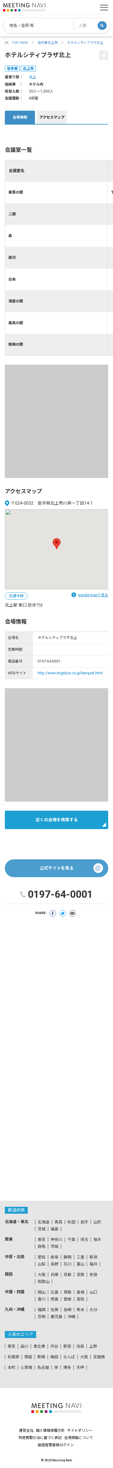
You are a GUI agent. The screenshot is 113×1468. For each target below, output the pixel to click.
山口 (93, 1292)
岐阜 (54, 1257)
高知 (80, 1299)
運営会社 (26, 1430)
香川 (42, 1299)
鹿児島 (56, 1316)
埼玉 (84, 1239)
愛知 (42, 1257)
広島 (54, 1292)
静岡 (67, 1257)
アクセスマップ (51, 117)
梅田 (54, 1357)
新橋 (41, 1357)
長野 (54, 1264)
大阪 (42, 1274)
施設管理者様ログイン (56, 1445)
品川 (24, 1346)
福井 (93, 1264)
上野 (93, 1346)
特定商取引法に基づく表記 (40, 1438)
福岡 (42, 1309)
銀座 (28, 1357)
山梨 (42, 1264)
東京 (42, 1239)
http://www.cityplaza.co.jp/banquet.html (70, 673)
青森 (58, 1222)
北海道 (43, 1222)
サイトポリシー (80, 1430)
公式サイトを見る (57, 868)
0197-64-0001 (60, 894)
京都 (67, 1274)
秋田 (71, 1222)
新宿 (67, 1346)
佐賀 (54, 1309)
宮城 (42, 1229)
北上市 (28, 69)
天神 (80, 1367)
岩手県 (12, 69)
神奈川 (56, 1239)
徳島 (54, 1299)
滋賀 (80, 1274)
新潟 (93, 1257)
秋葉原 (13, 1357)
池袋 (80, 1346)
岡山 (42, 1292)
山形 (97, 1222)
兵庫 (54, 1274)
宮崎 (42, 1316)
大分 (93, 1309)
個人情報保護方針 (50, 1430)
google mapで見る (93, 595)
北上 (32, 77)
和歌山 (43, 1281)
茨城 (54, 1246)
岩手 (84, 1222)
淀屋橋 (99, 1357)
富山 (80, 1264)
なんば (69, 1357)
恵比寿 (39, 1346)
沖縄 (71, 1316)
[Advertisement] (56, 421)
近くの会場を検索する (57, 819)
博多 (67, 1367)
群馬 (42, 1246)
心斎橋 (26, 1367)
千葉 (71, 1239)
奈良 (93, 1274)
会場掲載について (78, 1438)
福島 (54, 1229)
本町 (11, 1367)
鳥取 (67, 1292)
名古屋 (43, 1367)
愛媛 (67, 1299)
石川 (67, 1264)
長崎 (67, 1309)
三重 (80, 1257)
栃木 (97, 1239)
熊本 (80, 1309)
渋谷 (54, 1346)
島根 (80, 1292)
